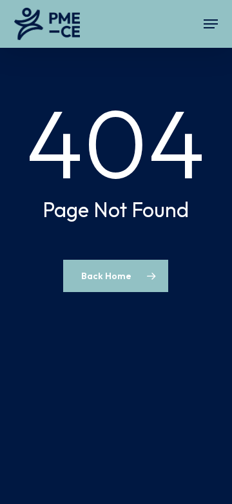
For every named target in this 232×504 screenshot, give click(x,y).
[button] (211, 23)
